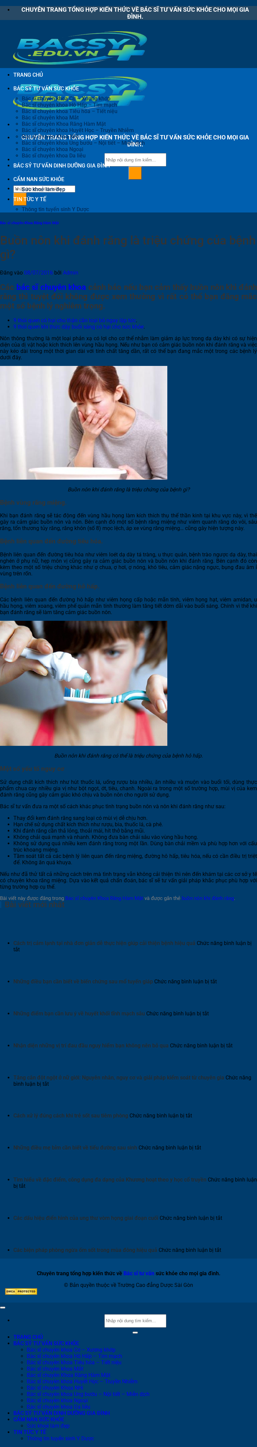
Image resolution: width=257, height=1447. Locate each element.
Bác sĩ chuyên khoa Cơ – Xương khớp (66, 98)
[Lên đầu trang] (2, 1308)
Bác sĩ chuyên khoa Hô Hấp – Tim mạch (69, 105)
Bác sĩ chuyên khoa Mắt (50, 117)
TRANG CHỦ (28, 75)
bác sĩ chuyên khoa (51, 287)
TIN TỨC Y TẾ (29, 199)
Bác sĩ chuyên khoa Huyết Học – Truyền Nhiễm (78, 130)
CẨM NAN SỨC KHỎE (38, 179)
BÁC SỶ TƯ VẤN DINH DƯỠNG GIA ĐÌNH (61, 165)
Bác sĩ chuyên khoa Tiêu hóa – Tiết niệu (69, 111)
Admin (70, 273)
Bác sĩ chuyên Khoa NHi (50, 136)
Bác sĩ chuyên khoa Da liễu (54, 155)
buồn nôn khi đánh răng (208, 898)
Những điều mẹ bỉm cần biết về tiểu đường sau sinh (75, 1147)
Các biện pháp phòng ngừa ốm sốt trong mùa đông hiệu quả (85, 1250)
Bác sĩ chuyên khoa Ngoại (52, 149)
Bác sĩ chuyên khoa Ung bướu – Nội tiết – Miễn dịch (83, 143)
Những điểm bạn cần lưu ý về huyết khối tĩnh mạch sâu (79, 1013)
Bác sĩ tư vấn (138, 1273)
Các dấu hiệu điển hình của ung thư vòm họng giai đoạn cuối (85, 1218)
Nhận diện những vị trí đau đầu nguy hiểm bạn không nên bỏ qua (91, 1045)
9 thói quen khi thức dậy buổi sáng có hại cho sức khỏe (78, 327)
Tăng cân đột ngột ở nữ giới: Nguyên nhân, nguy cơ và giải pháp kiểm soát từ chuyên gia (118, 1077)
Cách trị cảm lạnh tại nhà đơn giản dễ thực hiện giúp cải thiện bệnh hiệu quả (104, 943)
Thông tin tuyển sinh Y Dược (55, 209)
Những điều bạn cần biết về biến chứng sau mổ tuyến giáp (83, 981)
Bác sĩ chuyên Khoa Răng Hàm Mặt (64, 124)
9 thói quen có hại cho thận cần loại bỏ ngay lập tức (74, 320)
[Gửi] (135, 173)
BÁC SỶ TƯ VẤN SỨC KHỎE (46, 88)
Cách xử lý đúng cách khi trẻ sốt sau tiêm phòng (70, 1115)
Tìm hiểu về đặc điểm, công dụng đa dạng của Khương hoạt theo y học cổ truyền (109, 1179)
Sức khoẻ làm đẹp (43, 189)
